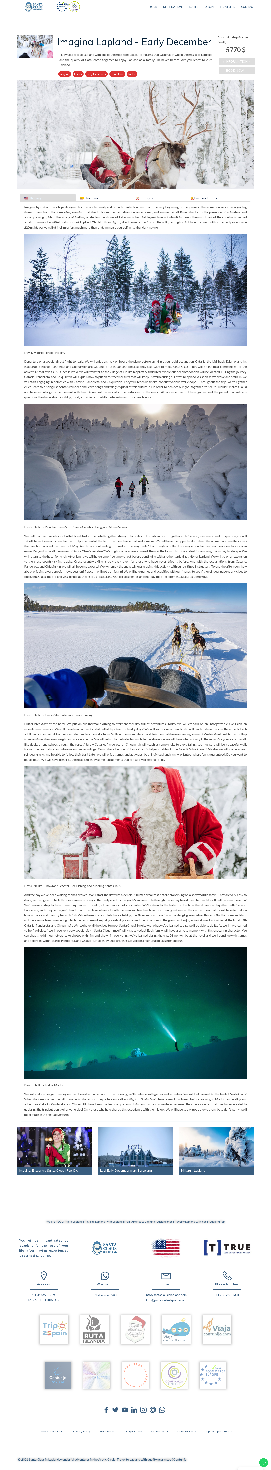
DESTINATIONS (173, 7)
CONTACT (248, 7)
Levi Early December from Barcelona (126, 1170)
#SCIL (153, 7)
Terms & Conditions (51, 1431)
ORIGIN (209, 7)
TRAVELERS (227, 7)
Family (78, 74)
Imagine (64, 74)
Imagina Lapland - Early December (134, 42)
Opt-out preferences (219, 1431)
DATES (194, 7)
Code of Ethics (187, 1431)
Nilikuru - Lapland (193, 1170)
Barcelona (117, 74)
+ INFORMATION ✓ (237, 61)
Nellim (132, 74)
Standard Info (108, 1431)
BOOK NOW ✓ (236, 70)
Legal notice (134, 1431)
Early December (96, 74)
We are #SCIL (160, 1431)
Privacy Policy (81, 1431)
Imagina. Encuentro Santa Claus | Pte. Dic (48, 1170)
